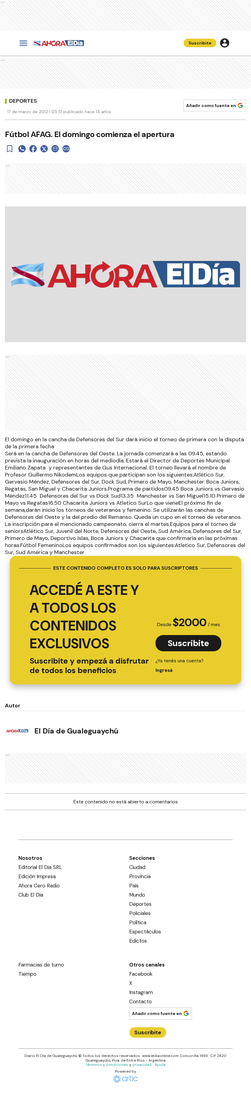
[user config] (224, 42)
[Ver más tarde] (10, 149)
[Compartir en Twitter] (44, 148)
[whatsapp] (22, 148)
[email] (55, 148)
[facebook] (33, 148)
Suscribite (200, 43)
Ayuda (160, 1064)
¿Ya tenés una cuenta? (179, 665)
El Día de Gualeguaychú (76, 731)
